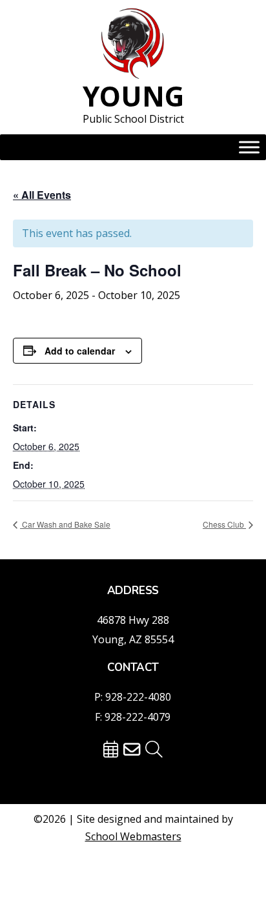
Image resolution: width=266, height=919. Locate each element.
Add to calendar (80, 350)
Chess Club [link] (224, 524)
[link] (133, 44)
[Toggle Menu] (249, 147)
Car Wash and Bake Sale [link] (65, 524)
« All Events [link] (42, 194)
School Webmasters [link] (133, 836)
